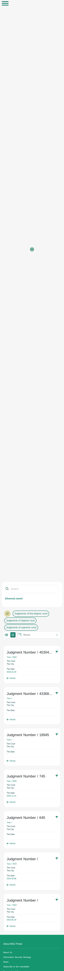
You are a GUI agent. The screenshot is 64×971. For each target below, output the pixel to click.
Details (13, 678)
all (7, 613)
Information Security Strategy (17, 957)
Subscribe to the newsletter (16, 967)
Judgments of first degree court (30, 613)
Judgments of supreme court (21, 627)
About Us (7, 952)
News (5, 962)
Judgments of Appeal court (20, 620)
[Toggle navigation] (5, 3)
